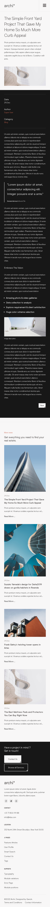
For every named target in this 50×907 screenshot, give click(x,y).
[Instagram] (16, 801)
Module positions (11, 887)
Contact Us (12, 759)
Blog (6, 122)
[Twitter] (11, 801)
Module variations (11, 878)
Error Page (8, 883)
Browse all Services (16, 767)
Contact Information (33, 902)
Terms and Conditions (13, 902)
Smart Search (9, 852)
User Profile (9, 847)
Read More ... (9, 516)
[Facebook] (6, 801)
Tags (6, 861)
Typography (9, 874)
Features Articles (11, 842)
